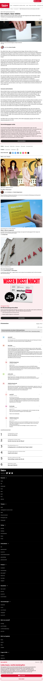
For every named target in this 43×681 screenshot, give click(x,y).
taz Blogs (2, 623)
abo (1, 546)
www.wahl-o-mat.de (28, 118)
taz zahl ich (3, 552)
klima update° (3, 573)
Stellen (2, 536)
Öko (1, 483)
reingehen (2, 580)
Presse (2, 538)
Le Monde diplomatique (5, 628)
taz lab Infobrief (3, 596)
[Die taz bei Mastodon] (7, 473)
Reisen (2, 639)
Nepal (2, 512)
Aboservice (3, 658)
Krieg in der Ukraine (4, 515)
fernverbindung (3, 570)
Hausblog (2, 530)
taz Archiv (2, 631)
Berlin (2, 493)
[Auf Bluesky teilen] (15, 153)
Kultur (2, 488)
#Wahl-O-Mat (12, 146)
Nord (1, 496)
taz (3, 470)
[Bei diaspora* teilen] (23, 153)
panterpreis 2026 (4, 559)
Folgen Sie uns (3, 473)
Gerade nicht (37, 662)
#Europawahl (7, 146)
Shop (2, 644)
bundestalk (3, 567)
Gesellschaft (3, 486)
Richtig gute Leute (4, 517)
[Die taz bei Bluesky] (9, 473)
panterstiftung (3, 557)
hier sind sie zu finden (36, 331)
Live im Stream (3, 609)
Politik (2, 481)
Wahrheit (2, 499)
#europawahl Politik (29, 146)
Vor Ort (2, 607)
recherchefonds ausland (5, 554)
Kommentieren (7, 149)
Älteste (41, 323)
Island (2, 507)
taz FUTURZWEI (3, 626)
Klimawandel (3, 520)
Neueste (37, 323)
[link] (11, 5)
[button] (41, 1)
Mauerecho (3, 575)
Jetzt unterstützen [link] (21, 141)
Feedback (2, 655)
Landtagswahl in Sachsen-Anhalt (6, 509)
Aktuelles (2, 528)
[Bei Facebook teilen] (18, 153)
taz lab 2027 (3, 615)
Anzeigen (2, 647)
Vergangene (3, 612)
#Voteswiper (18, 146)
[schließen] (41, 662)
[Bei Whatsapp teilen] (20, 153)
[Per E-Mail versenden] (10, 153)
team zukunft (3, 588)
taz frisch (2, 591)
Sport (2, 491)
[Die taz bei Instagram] (12, 473)
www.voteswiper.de (5, 120)
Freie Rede (3, 578)
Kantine (2, 642)
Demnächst (3, 604)
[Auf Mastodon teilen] (13, 153)
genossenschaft (3, 549)
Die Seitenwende (4, 533)
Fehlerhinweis (13, 149)
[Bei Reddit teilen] (26, 153)
